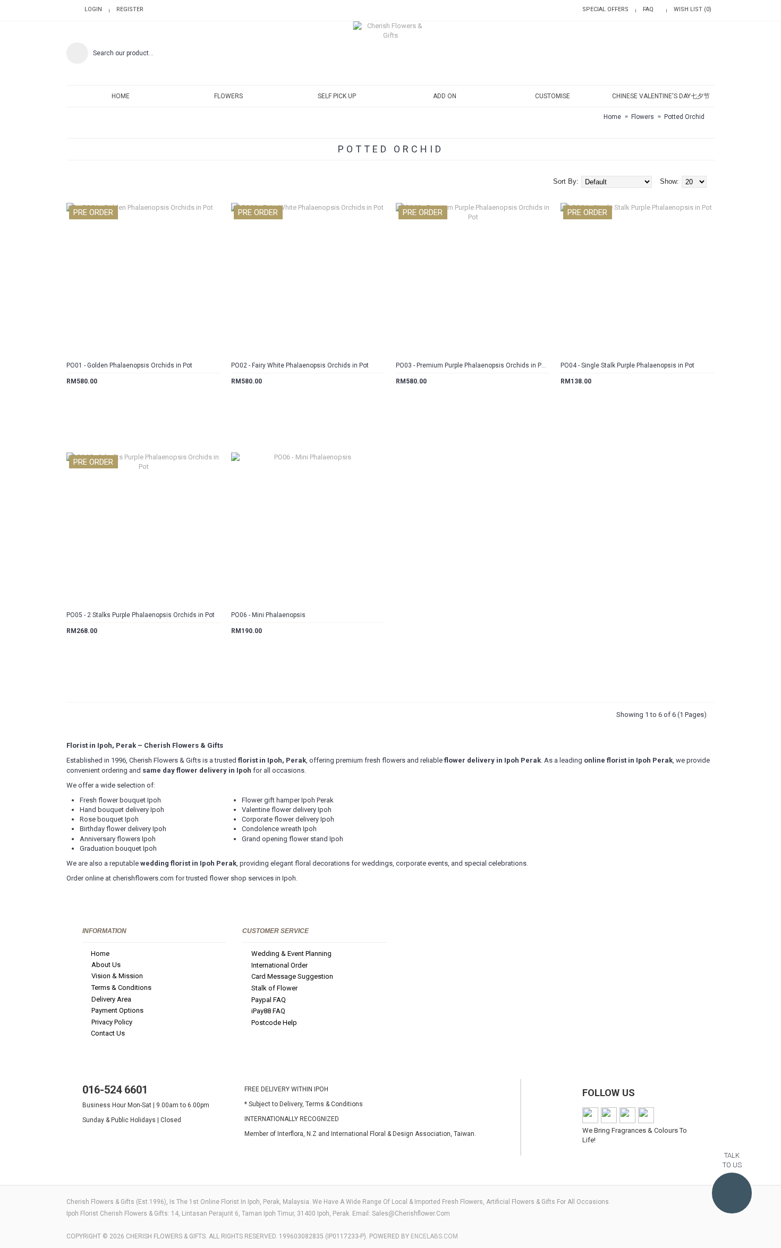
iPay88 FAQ (268, 1011)
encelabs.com (434, 1236)
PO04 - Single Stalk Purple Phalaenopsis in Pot (627, 365)
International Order (279, 965)
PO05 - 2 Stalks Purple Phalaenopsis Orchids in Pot (140, 615)
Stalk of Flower (274, 988)
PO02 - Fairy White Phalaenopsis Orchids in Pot (300, 365)
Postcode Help (274, 1023)
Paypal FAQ (268, 1000)
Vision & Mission (117, 976)
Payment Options (117, 1010)
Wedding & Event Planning (291, 954)
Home (100, 954)
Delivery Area (111, 999)
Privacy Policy (111, 1022)
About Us (106, 965)
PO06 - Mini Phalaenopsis (268, 615)
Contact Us (108, 1033)
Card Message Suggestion (292, 977)
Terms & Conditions (121, 987)
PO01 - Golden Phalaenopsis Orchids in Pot (129, 365)
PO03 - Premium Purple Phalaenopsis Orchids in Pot (471, 365)
